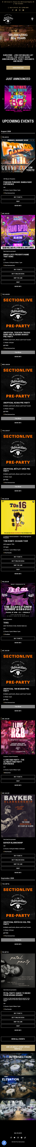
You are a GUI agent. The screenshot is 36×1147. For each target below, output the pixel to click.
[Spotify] (23, 10)
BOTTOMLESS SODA (18, 274)
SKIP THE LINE (18, 278)
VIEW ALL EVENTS (18, 1039)
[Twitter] (16, 10)
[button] (32, 19)
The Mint (7, 634)
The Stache (8, 552)
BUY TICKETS (18, 197)
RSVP (18, 201)
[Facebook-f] (12, 10)
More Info (18, 205)
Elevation (7, 772)
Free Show (18, 352)
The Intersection (10, 193)
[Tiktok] (25, 1137)
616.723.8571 (18, 1133)
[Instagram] (19, 10)
